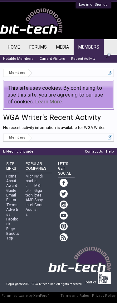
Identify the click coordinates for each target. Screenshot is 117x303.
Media (62, 47)
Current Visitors (52, 59)
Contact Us (94, 151)
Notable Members (18, 59)
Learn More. (49, 101)
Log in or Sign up (93, 4)
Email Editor (11, 197)
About (11, 181)
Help (110, 151)
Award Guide (11, 187)
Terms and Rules (75, 296)
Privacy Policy (103, 296)
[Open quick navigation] (110, 73)
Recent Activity (83, 59)
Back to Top (12, 235)
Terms (11, 205)
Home (14, 47)
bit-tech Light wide (18, 151)
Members (88, 47)
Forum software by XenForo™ (26, 296)
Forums (38, 47)
